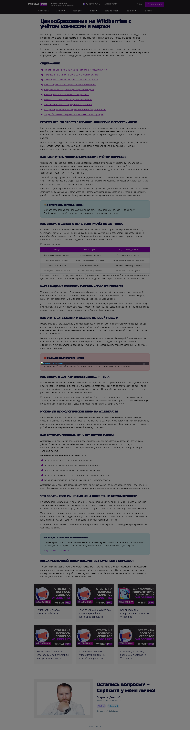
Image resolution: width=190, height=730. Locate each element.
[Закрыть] (144, 364)
